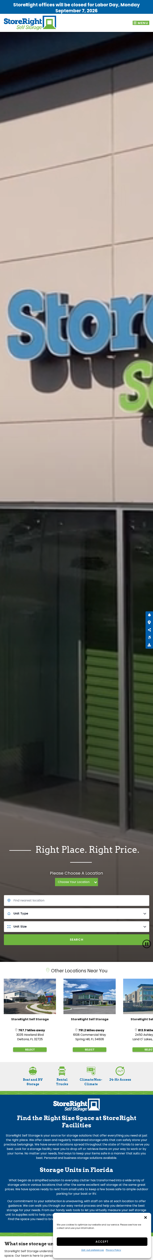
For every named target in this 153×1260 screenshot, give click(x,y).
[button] (145, 1217)
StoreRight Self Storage (30, 1019)
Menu (142, 23)
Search (76, 939)
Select (30, 1049)
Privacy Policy (113, 1250)
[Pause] (147, 944)
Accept (102, 1242)
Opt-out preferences (92, 1250)
